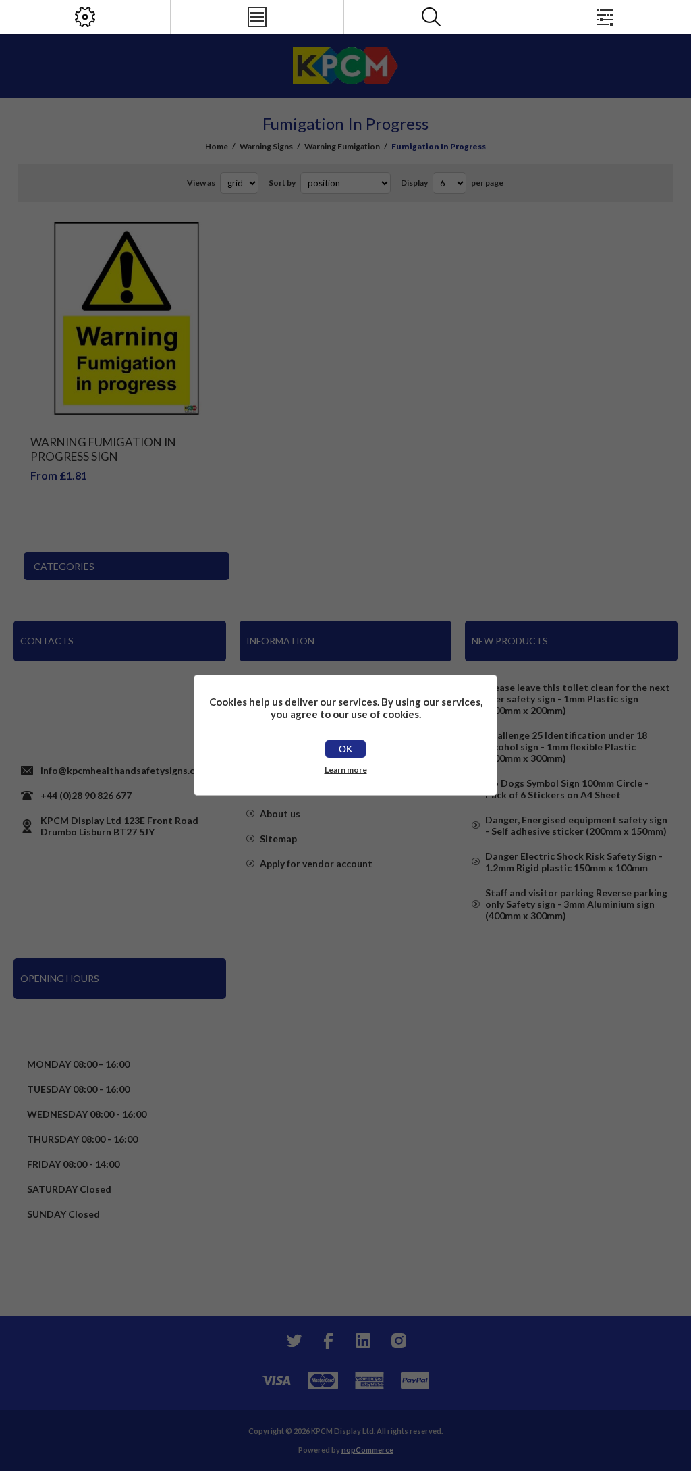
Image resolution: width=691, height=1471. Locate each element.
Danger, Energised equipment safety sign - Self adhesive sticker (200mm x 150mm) (576, 825)
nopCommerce (367, 1449)
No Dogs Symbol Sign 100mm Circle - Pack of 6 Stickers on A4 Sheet (566, 788)
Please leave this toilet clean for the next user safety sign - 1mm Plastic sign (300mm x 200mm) (577, 698)
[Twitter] (293, 1340)
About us (280, 813)
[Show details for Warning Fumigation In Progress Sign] (126, 318)
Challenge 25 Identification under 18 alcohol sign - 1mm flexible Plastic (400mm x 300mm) (566, 746)
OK (345, 749)
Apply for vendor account (316, 863)
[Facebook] (328, 1340)
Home (216, 146)
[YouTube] (363, 1340)
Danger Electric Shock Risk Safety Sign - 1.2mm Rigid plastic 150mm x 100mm (574, 861)
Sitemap (278, 838)
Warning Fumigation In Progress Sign (103, 449)
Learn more (346, 770)
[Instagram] (398, 1340)
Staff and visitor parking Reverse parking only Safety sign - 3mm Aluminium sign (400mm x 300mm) (576, 904)
